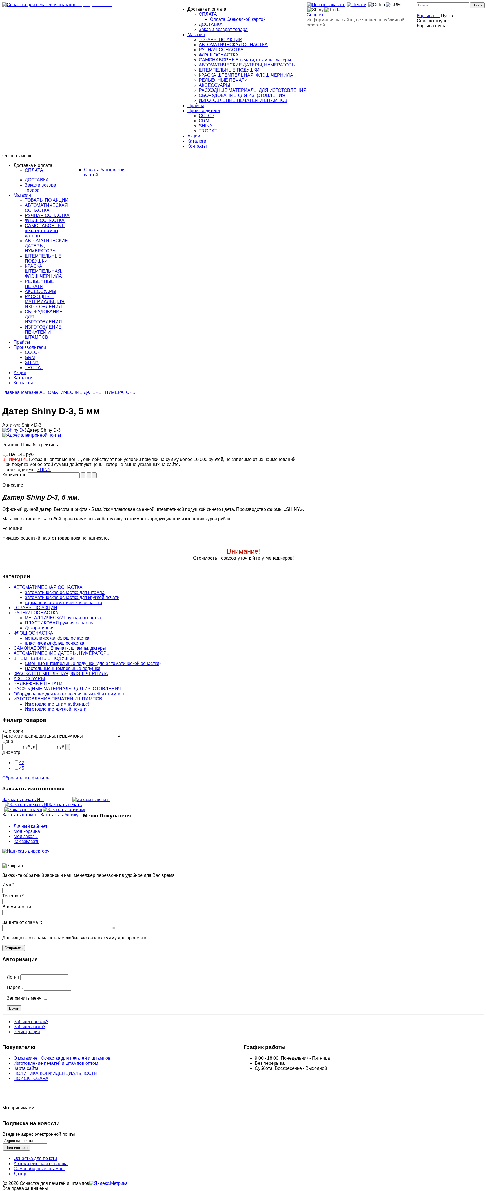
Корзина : (428, 15)
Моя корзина (27, 831)
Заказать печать (65, 804)
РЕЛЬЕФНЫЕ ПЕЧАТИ (38, 683)
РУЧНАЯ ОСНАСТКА (36, 612)
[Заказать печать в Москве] (326, 4)
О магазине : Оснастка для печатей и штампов (62, 1058)
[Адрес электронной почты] (31, 435)
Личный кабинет (30, 826)
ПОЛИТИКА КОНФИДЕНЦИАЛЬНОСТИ (56, 1073)
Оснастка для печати (35, 1158)
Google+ (315, 14)
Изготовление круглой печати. (56, 709)
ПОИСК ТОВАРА (31, 1078)
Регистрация (27, 1031)
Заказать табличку (59, 814)
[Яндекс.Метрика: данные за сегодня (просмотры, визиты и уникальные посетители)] (108, 1183)
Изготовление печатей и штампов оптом (56, 1063)
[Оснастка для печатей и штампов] (39, 4)
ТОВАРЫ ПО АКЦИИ (35, 607)
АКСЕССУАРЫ (29, 678)
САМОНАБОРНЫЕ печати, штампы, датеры (60, 648)
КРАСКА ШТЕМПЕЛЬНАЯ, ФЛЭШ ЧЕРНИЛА (61, 673)
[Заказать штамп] (23, 809)
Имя (8, 884)
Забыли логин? (29, 1026)
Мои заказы (26, 836)
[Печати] (356, 4)
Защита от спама (22, 922)
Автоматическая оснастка (41, 1163)
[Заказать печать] (91, 799)
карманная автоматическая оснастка (63, 602)
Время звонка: (17, 906)
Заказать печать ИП (23, 799)
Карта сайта (26, 1068)
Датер (20, 1173)
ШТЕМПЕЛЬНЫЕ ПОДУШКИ (44, 658)
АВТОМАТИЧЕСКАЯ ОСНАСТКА (48, 587)
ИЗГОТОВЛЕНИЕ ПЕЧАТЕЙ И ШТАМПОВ (58, 699)
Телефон (13, 895)
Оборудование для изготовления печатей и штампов (69, 693)
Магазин (29, 392)
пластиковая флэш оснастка (54, 643)
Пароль (15, 987)
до (33, 746)
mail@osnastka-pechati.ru (149, 4)
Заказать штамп (19, 814)
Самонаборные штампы (39, 1168)
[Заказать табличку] (63, 809)
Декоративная (40, 628)
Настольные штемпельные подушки (62, 668)
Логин (13, 977)
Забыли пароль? (31, 1021)
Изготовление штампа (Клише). (57, 704)
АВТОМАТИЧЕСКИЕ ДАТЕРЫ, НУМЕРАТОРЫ (87, 392)
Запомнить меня (24, 998)
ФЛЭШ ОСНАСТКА (33, 633)
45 (21, 768)
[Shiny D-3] (14, 430)
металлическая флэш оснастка (57, 638)
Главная (11, 392)
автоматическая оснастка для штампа (65, 592)
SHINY (44, 469)
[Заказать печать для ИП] (27, 804)
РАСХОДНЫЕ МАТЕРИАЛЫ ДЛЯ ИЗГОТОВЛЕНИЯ (67, 688)
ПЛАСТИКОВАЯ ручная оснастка (59, 622)
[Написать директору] (25, 851)
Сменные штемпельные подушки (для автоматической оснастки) (93, 663)
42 (21, 762)
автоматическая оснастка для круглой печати (72, 597)
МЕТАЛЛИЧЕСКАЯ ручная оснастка (63, 617)
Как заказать (26, 841)
